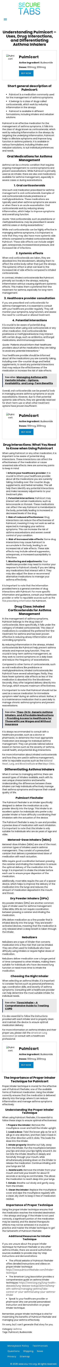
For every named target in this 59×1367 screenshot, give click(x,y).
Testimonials (40, 1345)
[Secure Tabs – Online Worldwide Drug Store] (29, 14)
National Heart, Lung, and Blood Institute (27, 762)
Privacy (12, 1356)
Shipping (28, 1351)
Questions (14, 1351)
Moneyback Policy (18, 1345)
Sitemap (25, 1356)
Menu (5, 19)
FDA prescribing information (17, 600)
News (40, 1351)
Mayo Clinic (49, 763)
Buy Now (26, 73)
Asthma (17, 1329)
